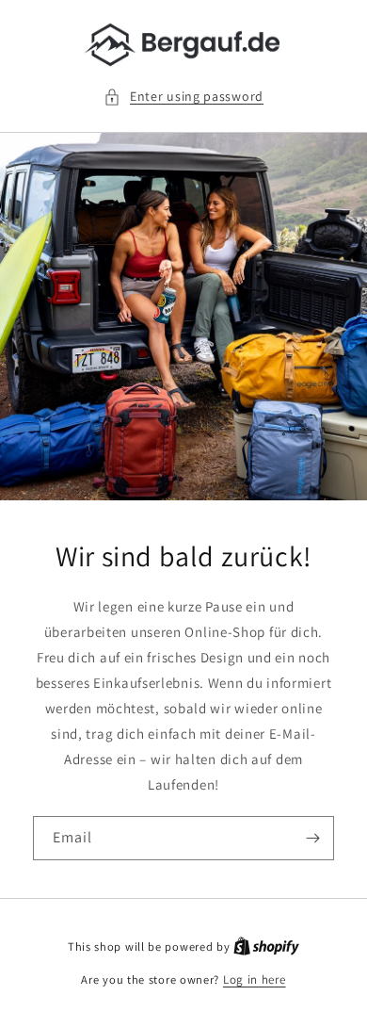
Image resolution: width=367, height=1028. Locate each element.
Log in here (254, 979)
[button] (183, 96)
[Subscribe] (312, 838)
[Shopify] (266, 946)
